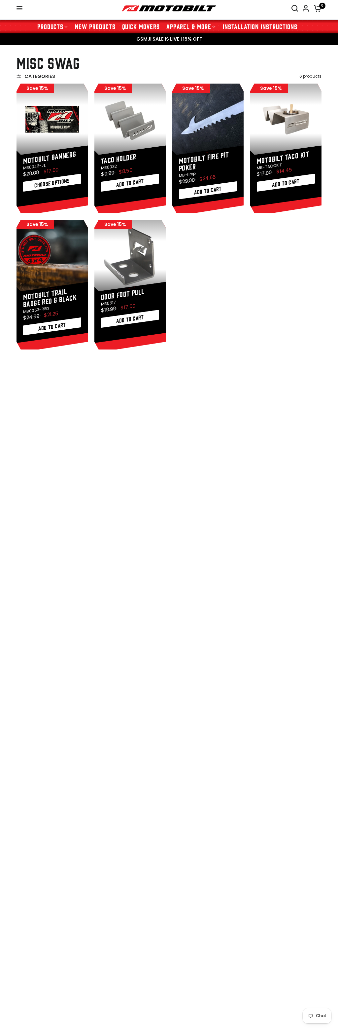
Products (50, 26)
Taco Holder (118, 158)
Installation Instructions (260, 26)
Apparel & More (188, 26)
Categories (39, 76)
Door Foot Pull (123, 294)
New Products (95, 26)
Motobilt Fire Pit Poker (204, 161)
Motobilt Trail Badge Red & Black (50, 298)
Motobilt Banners (49, 157)
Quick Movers (141, 26)
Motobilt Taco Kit (283, 157)
